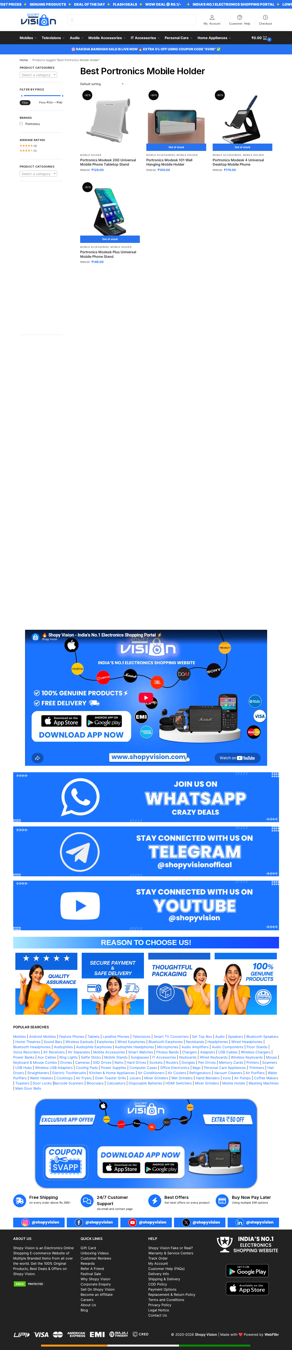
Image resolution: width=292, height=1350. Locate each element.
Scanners (269, 1062)
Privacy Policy (159, 1305)
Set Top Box (202, 1036)
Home (24, 60)
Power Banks (23, 1057)
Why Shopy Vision (95, 1279)
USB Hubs (23, 1067)
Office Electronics (174, 1067)
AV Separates (79, 1052)
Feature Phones (71, 1036)
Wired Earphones (131, 1042)
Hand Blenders (208, 1078)
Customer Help (239, 23)
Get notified (176, 179)
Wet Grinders (182, 1078)
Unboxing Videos (95, 1253)
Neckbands (195, 1042)
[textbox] (38, 75)
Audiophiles (63, 1047)
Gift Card (88, 1248)
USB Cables (228, 1052)
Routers (172, 1062)
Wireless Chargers (255, 1052)
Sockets (156, 1062)
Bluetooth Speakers (262, 1036)
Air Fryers (84, 1078)
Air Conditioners (151, 1073)
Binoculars (95, 1083)
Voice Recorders (26, 1052)
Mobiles (19, 1036)
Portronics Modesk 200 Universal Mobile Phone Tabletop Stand (108, 162)
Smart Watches (140, 1052)
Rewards (88, 1263)
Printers (252, 1062)
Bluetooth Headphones (32, 1047)
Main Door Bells (28, 1088)
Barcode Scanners (68, 1083)
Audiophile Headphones (134, 1047)
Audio (220, 1036)
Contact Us (157, 1315)
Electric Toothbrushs (69, 1073)
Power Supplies (113, 1067)
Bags (197, 1067)
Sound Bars (53, 1042)
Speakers (235, 1036)
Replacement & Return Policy (171, 1294)
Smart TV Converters (171, 1036)
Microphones (167, 1047)
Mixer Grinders (156, 1078)
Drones (66, 1062)
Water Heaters (41, 1078)
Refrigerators (200, 1073)
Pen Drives (207, 1062)
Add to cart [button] (110, 179)
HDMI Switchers (179, 1083)
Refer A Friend (92, 1268)
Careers (87, 1300)
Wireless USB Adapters (54, 1067)
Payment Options (162, 1289)
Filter (25, 102)
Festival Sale (91, 1274)
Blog (84, 1310)
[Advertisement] (41, 260)
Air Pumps (242, 1078)
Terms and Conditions (166, 1300)
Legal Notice (158, 1310)
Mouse (271, 1057)
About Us (88, 1305)
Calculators (116, 1083)
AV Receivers (54, 1052)
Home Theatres (27, 1042)
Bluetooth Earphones (165, 1042)
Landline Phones (116, 1036)
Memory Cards (231, 1062)
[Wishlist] (133, 98)
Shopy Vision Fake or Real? (170, 1248)
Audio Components (227, 1047)
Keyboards (187, 1057)
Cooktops (64, 1078)
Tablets (93, 1036)
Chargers (189, 1052)
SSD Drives (102, 1062)
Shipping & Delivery (164, 1279)
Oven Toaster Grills (110, 1078)
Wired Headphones (246, 1042)
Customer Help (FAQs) (166, 1268)
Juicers (135, 1078)
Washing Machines (264, 1083)
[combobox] (38, 75)
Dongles (188, 1062)
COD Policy (157, 1284)
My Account (212, 23)
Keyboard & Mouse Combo (35, 1062)
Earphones (105, 1042)
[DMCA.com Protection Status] (45, 1284)
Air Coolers (177, 1073)
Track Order (158, 1258)
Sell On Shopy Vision (98, 1289)
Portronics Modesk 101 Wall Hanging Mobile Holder (169, 162)
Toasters (22, 1083)
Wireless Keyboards (247, 1057)
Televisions (141, 1036)
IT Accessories (164, 1057)
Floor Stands (257, 1047)
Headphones (217, 1042)
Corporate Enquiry (96, 1284)
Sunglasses (140, 1057)
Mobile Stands (116, 1057)
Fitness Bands (167, 1052)
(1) (28, 150)
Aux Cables (47, 1057)
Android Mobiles (42, 1036)
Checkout (265, 23)
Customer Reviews (96, 1258)
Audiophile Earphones (94, 1047)
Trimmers (256, 1067)
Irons (227, 1078)
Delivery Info (158, 1274)
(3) (28, 145)
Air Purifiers (255, 1073)
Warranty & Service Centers (170, 1253)
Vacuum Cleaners (228, 1073)
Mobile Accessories (160, 155)
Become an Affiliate (97, 1294)
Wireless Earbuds (79, 1042)
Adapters (207, 1052)
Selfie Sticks (91, 1057)
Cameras (82, 1062)
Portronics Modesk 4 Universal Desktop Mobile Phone (238, 162)
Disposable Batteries (145, 1083)
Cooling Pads (87, 1067)
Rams (119, 1062)
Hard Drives (136, 1062)
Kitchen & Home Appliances (112, 1073)
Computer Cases (143, 1067)
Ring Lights (68, 1057)
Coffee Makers (266, 1078)
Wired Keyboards (214, 1057)
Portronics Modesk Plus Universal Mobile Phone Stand (108, 254)
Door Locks (42, 1083)
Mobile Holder (90, 155)
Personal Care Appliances (225, 1067)
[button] (262, 37)
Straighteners (38, 1073)
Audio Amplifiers (195, 1047)
